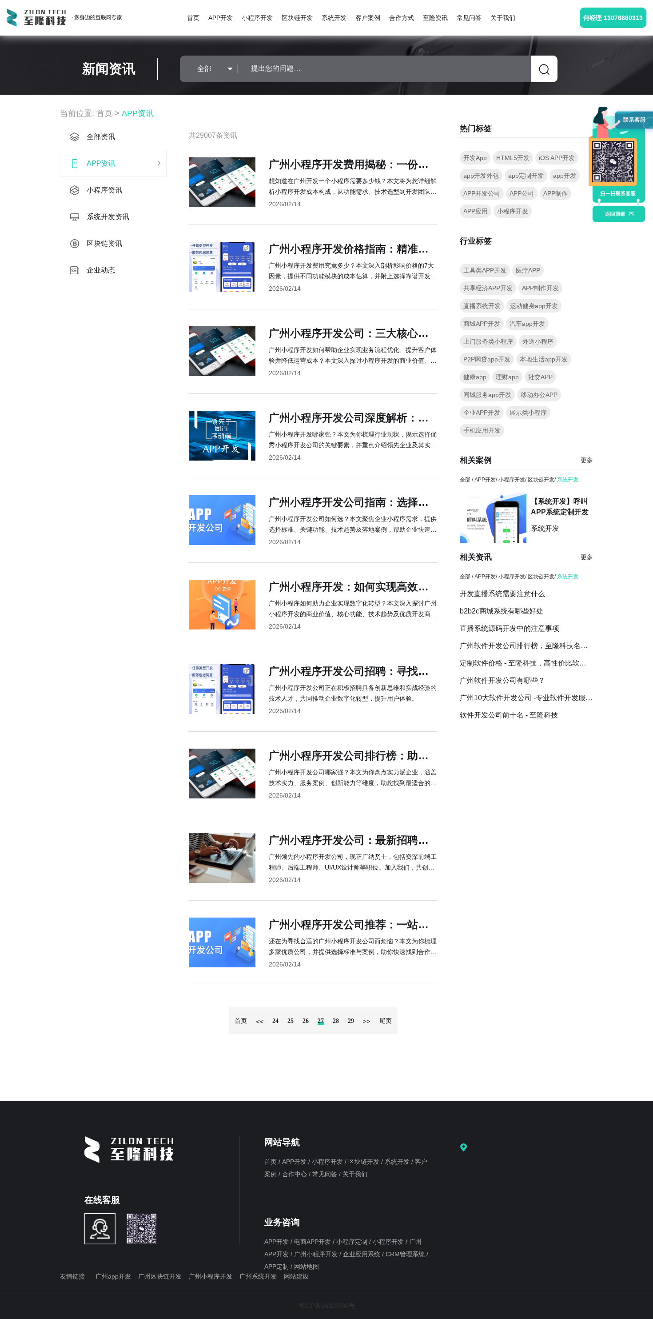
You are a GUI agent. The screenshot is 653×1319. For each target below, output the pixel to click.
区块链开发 (297, 17)
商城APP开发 (481, 323)
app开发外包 (481, 175)
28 (336, 1021)
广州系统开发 (258, 1276)
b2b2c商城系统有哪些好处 (501, 611)
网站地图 (306, 1266)
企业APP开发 (481, 412)
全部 (465, 480)
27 (321, 1021)
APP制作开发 (540, 288)
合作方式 (401, 17)
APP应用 (475, 211)
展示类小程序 (528, 412)
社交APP (540, 377)
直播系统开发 (482, 305)
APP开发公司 (481, 193)
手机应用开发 (482, 430)
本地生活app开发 (544, 359)
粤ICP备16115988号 (327, 1305)
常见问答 (469, 17)
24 (275, 1021)
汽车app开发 (527, 323)
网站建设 (296, 1276)
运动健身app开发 (534, 305)
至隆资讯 (435, 17)
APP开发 (220, 17)
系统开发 (334, 17)
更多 (587, 460)
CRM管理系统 (406, 1254)
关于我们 (502, 17)
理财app (507, 377)
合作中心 (295, 1174)
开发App (475, 157)
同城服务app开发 (487, 394)
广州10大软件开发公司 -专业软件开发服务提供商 (526, 698)
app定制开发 (526, 175)
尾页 (385, 1021)
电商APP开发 (313, 1241)
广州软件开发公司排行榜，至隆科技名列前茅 (526, 645)
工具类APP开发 (484, 270)
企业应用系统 (362, 1254)
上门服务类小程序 (488, 341)
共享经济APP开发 (488, 288)
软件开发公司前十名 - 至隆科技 (509, 715)
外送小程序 (537, 341)
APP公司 (522, 193)
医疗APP (528, 270)
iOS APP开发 (557, 157)
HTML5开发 (513, 157)
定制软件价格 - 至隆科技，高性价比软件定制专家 (526, 663)
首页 (193, 17)
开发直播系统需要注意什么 (502, 593)
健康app (474, 377)
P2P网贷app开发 (486, 359)
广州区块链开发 (160, 1276)
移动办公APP (539, 394)
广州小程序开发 (316, 1254)
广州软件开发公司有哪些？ (502, 680)
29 (351, 1021)
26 (306, 1021)
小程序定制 (352, 1241)
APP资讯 (138, 113)
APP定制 (277, 1266)
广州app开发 (113, 1276)
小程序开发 (257, 17)
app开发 (564, 175)
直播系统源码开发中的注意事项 (509, 628)
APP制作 (555, 193)
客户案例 (367, 17)
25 (290, 1021)
